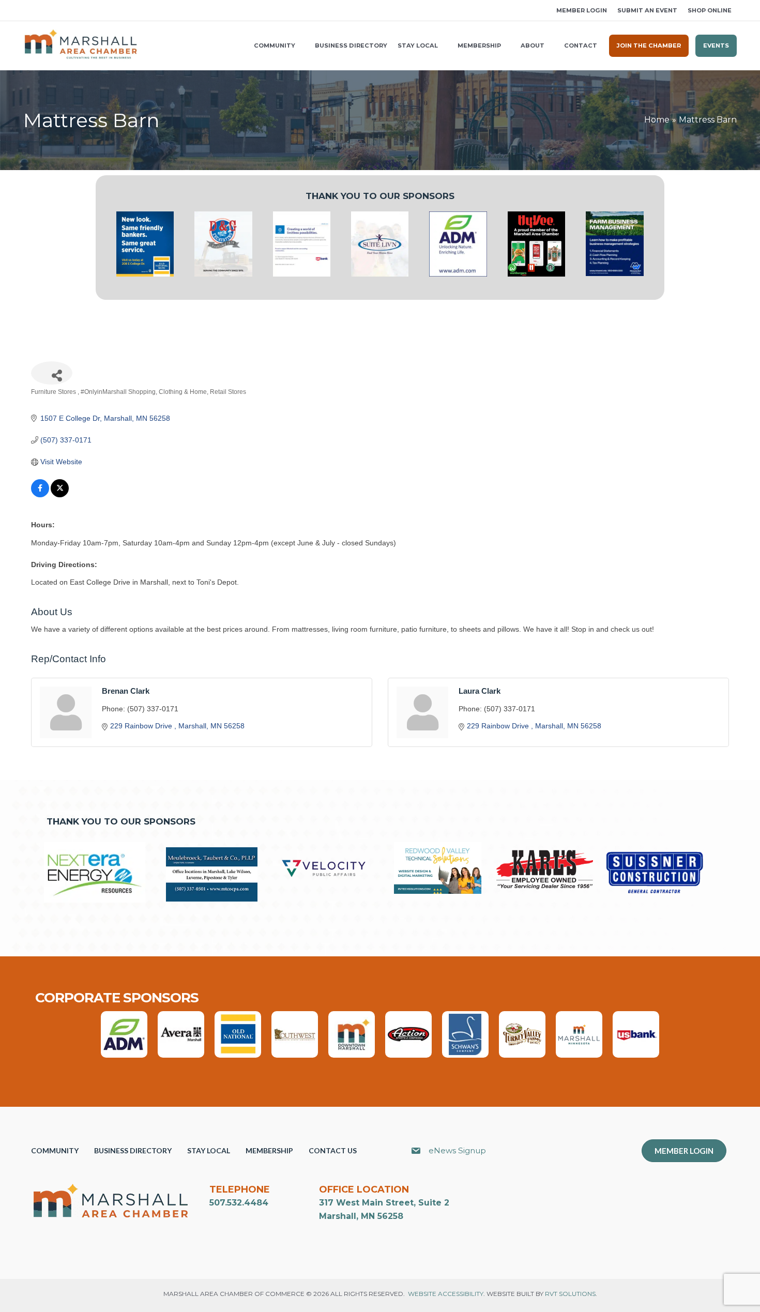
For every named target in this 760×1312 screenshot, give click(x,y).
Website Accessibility (445, 1294)
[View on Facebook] (40, 495)
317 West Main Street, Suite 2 (384, 1203)
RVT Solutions (570, 1294)
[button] (27, 10)
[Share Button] (51, 373)
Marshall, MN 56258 (361, 1216)
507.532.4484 (238, 1203)
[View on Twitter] (60, 495)
